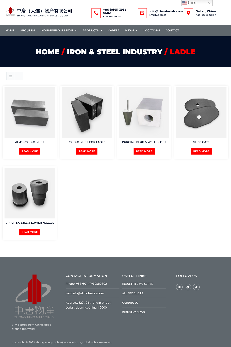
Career (113, 30)
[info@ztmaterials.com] (142, 13)
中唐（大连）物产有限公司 (44, 10)
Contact (172, 30)
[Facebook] (188, 287)
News (129, 30)
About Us (27, 30)
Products (91, 30)
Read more (30, 151)
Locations (151, 30)
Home (10, 30)
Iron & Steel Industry (114, 51)
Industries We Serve (57, 30)
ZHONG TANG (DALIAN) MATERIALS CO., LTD (42, 15)
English (192, 2)
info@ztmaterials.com (166, 11)
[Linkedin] (179, 287)
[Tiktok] (196, 287)
